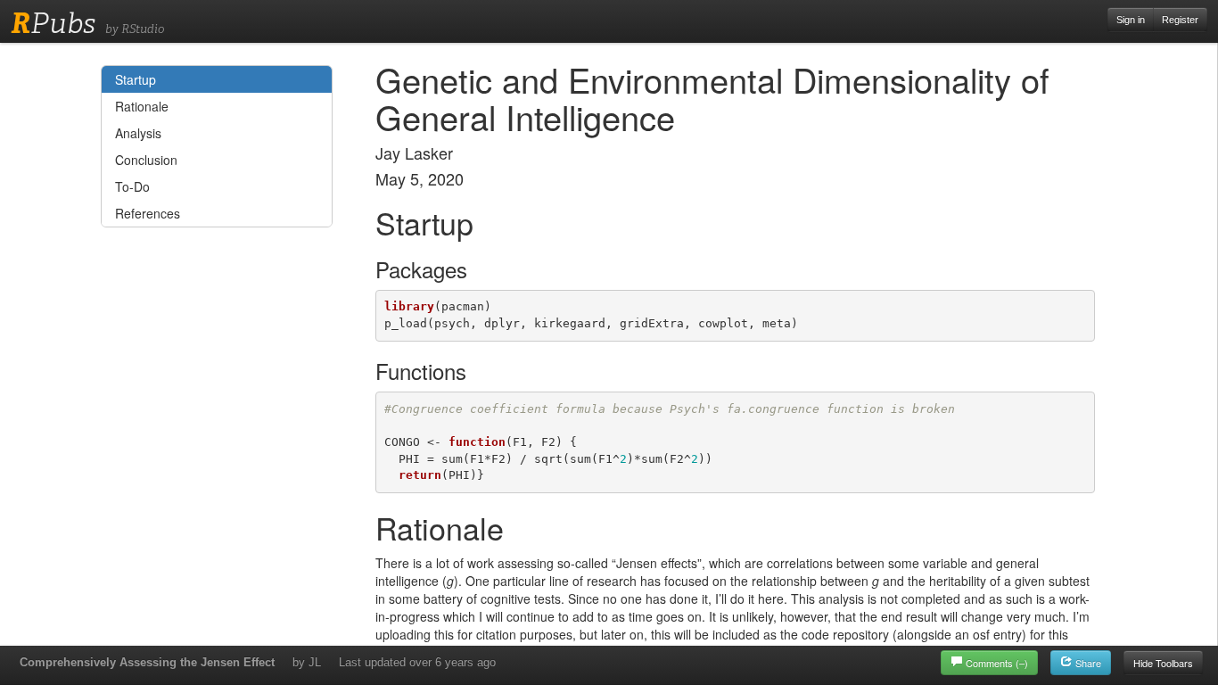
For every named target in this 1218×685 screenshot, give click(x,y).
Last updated (417, 662)
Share (1087, 663)
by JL (306, 662)
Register (1180, 19)
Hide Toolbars (1163, 663)
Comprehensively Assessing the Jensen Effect (147, 662)
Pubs (53, 23)
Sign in (1130, 19)
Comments (997, 663)
